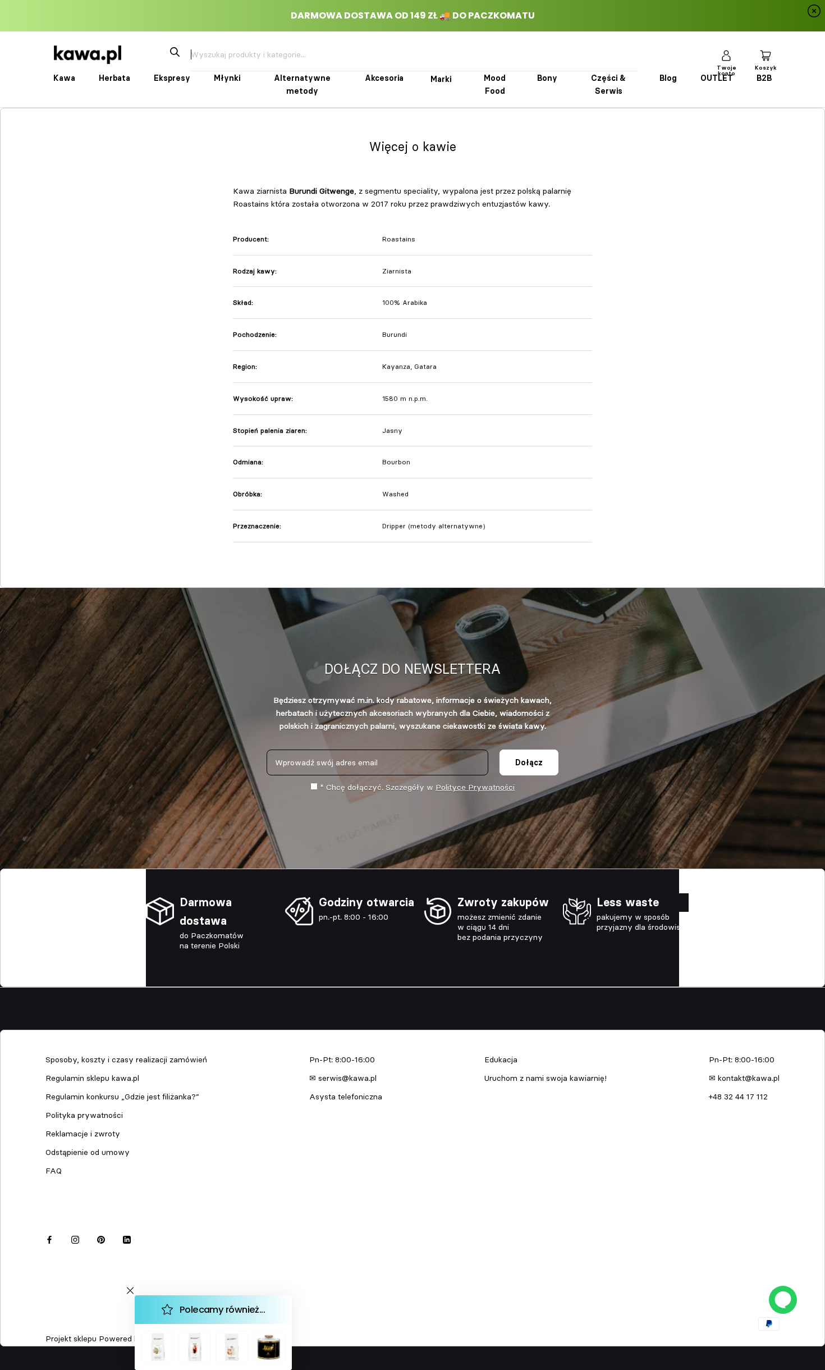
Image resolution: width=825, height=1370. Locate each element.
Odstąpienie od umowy (87, 1152)
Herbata (114, 78)
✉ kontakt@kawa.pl (744, 1078)
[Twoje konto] (726, 54)
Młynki (227, 78)
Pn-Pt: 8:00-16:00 (342, 1059)
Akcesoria (384, 78)
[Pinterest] (101, 1237)
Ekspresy (172, 78)
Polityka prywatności (84, 1115)
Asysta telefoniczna (345, 1097)
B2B (764, 78)
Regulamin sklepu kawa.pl (92, 1078)
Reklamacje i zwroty (82, 1134)
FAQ (53, 1171)
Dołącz (529, 762)
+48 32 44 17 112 (738, 1097)
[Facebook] (49, 1237)
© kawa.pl (61, 1324)
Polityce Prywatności (475, 787)
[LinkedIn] (127, 1237)
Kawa (64, 78)
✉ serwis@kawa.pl (343, 1078)
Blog (668, 78)
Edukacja (500, 1059)
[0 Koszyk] (765, 54)
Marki (440, 79)
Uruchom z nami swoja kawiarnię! (545, 1078)
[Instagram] (75, 1237)
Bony (547, 78)
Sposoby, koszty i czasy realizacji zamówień (126, 1059)
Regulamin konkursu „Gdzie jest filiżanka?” (122, 1097)
